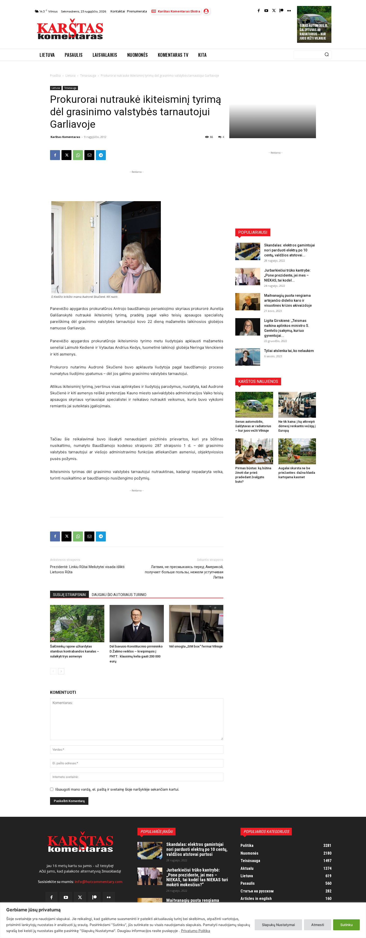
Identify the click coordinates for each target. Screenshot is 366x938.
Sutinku (346, 925)
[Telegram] (101, 155)
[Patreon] (281, 11)
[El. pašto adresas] (89, 155)
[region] (183, 920)
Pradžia (55, 75)
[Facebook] (259, 11)
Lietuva (70, 75)
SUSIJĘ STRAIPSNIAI (69, 595)
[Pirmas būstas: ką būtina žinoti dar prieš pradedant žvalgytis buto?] (254, 451)
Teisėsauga (88, 75)
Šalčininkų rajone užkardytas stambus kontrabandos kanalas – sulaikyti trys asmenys (74, 651)
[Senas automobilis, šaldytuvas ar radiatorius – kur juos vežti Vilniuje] (254, 405)
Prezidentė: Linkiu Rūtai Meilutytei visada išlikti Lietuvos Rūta (87, 569)
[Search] (326, 55)
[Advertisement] (200, 30)
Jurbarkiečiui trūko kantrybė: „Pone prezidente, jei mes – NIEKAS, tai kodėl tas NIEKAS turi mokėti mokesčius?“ (197, 877)
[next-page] (61, 671)
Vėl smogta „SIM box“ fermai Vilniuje (196, 646)
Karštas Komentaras (65, 137)
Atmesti (317, 925)
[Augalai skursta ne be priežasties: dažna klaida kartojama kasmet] (297, 451)
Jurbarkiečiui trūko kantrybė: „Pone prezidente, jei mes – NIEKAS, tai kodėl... (287, 275)
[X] (66, 155)
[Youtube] (266, 11)
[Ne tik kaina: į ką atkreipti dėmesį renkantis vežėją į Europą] (297, 405)
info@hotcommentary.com (98, 881)
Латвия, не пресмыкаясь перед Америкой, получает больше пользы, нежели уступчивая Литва (184, 572)
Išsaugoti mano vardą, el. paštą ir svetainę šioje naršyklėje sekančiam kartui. (117, 789)
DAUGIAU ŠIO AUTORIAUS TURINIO (119, 595)
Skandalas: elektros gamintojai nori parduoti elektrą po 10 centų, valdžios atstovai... (289, 250)
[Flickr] (289, 11)
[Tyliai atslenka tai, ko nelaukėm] (247, 357)
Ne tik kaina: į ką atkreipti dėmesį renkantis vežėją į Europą (296, 426)
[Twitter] (274, 11)
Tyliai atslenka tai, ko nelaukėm (289, 351)
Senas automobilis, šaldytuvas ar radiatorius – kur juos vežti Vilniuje (314, 32)
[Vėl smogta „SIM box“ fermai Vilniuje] (196, 623)
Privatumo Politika (195, 931)
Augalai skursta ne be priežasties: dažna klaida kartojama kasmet (296, 472)
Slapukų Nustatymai (278, 925)
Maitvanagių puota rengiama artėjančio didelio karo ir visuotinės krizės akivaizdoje (288, 300)
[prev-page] (53, 671)
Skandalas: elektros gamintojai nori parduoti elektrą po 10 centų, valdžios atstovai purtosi (197, 849)
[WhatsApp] (78, 155)
